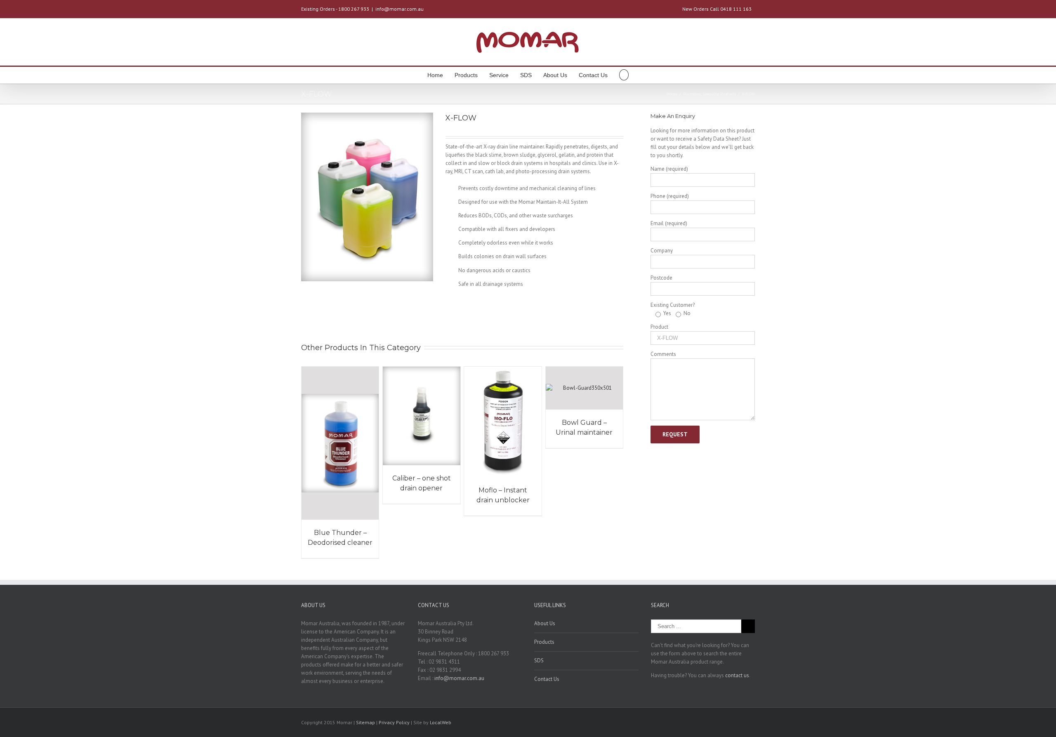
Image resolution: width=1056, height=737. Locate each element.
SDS (526, 75)
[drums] (367, 197)
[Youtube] (739, 723)
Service (499, 75)
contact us (737, 675)
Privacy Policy (395, 722)
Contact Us (593, 75)
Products (466, 75)
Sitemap (365, 722)
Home (435, 75)
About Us (555, 75)
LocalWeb (440, 722)
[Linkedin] (752, 723)
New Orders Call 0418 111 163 (717, 9)
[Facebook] (726, 723)
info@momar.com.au (399, 9)
